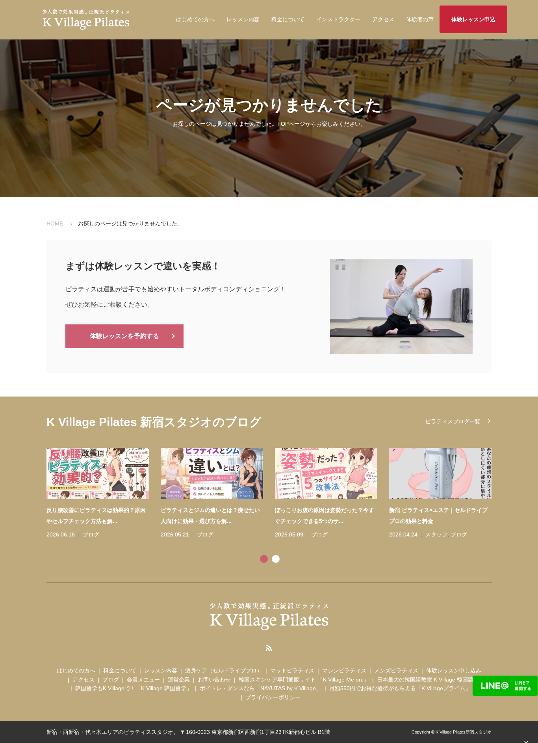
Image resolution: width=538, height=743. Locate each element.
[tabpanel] (274, 494)
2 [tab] (276, 559)
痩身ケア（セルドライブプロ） (223, 670)
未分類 (433, 534)
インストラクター (338, 19)
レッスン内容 (243, 19)
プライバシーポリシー (273, 697)
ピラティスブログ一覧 (452, 421)
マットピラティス (292, 670)
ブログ (91, 534)
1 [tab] (264, 559)
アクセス (383, 19)
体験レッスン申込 (473, 19)
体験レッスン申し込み (453, 670)
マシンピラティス (344, 670)
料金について (287, 19)
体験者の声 (420, 19)
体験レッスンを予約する (124, 336)
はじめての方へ (195, 19)
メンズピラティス (396, 670)
